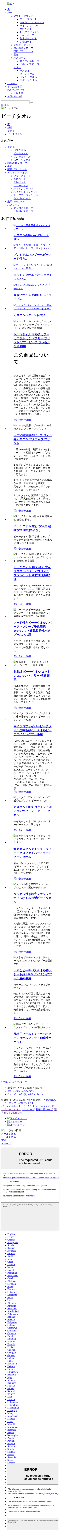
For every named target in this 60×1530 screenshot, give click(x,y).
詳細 (28, 419)
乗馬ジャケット (22, 45)
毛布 (16, 54)
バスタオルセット (11, 1106)
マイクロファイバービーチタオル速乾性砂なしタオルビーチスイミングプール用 (33, 730)
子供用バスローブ (29, 64)
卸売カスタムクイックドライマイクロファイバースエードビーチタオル (33, 852)
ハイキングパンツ (29, 25)
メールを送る (8, 1133)
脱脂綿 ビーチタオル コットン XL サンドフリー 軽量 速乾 (32, 675)
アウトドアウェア (23, 16)
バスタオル (26, 70)
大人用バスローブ (29, 61)
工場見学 (18, 93)
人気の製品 (49, 1100)
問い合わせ (20, 419)
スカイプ (6, 1143)
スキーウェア (27, 35)
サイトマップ (8, 1103)
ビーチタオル (27, 74)
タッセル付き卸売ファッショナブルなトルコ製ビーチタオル (33, 897)
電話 (3, 1140)
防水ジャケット (28, 38)
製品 (9, 12)
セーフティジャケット (32, 32)
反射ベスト (26, 29)
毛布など (17, 1112)
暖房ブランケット (23, 51)
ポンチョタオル (28, 77)
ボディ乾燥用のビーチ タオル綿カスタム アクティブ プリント (33, 439)
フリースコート (28, 19)
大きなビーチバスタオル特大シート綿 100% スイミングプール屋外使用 (33, 974)
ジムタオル (44, 1106)
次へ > (8, 1082)
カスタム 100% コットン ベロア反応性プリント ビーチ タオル (33, 811)
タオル (17, 67)
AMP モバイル (26, 1103)
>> (13, 1082)
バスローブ (20, 57)
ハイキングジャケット (32, 22)
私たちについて (16, 90)
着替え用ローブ (44, 1109)
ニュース (12, 83)
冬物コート (26, 41)
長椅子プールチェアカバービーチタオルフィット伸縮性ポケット (33, 1037)
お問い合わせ (14, 96)
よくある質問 (14, 86)
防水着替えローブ (23, 48)
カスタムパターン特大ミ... (31, 315)
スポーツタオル (28, 80)
